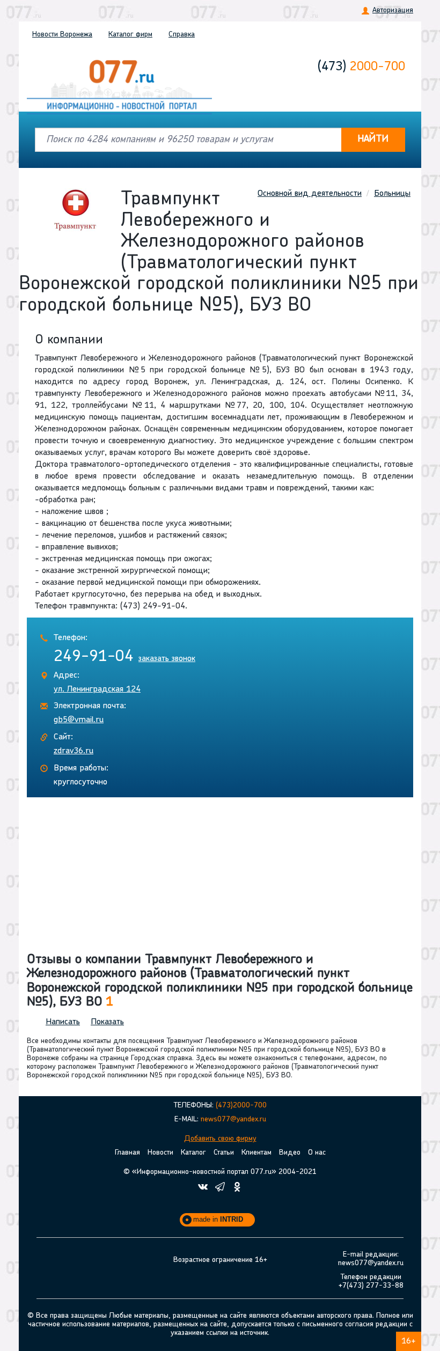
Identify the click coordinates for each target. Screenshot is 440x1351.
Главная (127, 1153)
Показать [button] (107, 1022)
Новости (62, 35)
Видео (289, 1153)
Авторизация (392, 10)
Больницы (392, 193)
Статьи (224, 1153)
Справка (181, 35)
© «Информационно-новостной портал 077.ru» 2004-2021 (220, 1172)
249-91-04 (94, 657)
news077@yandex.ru (233, 1119)
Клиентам (256, 1153)
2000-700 (361, 67)
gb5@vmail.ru (79, 720)
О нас (317, 1153)
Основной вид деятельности (310, 193)
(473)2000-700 (241, 1106)
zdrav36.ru (73, 751)
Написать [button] (63, 1022)
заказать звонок (166, 659)
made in (218, 1219)
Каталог (130, 35)
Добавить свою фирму (220, 1139)
